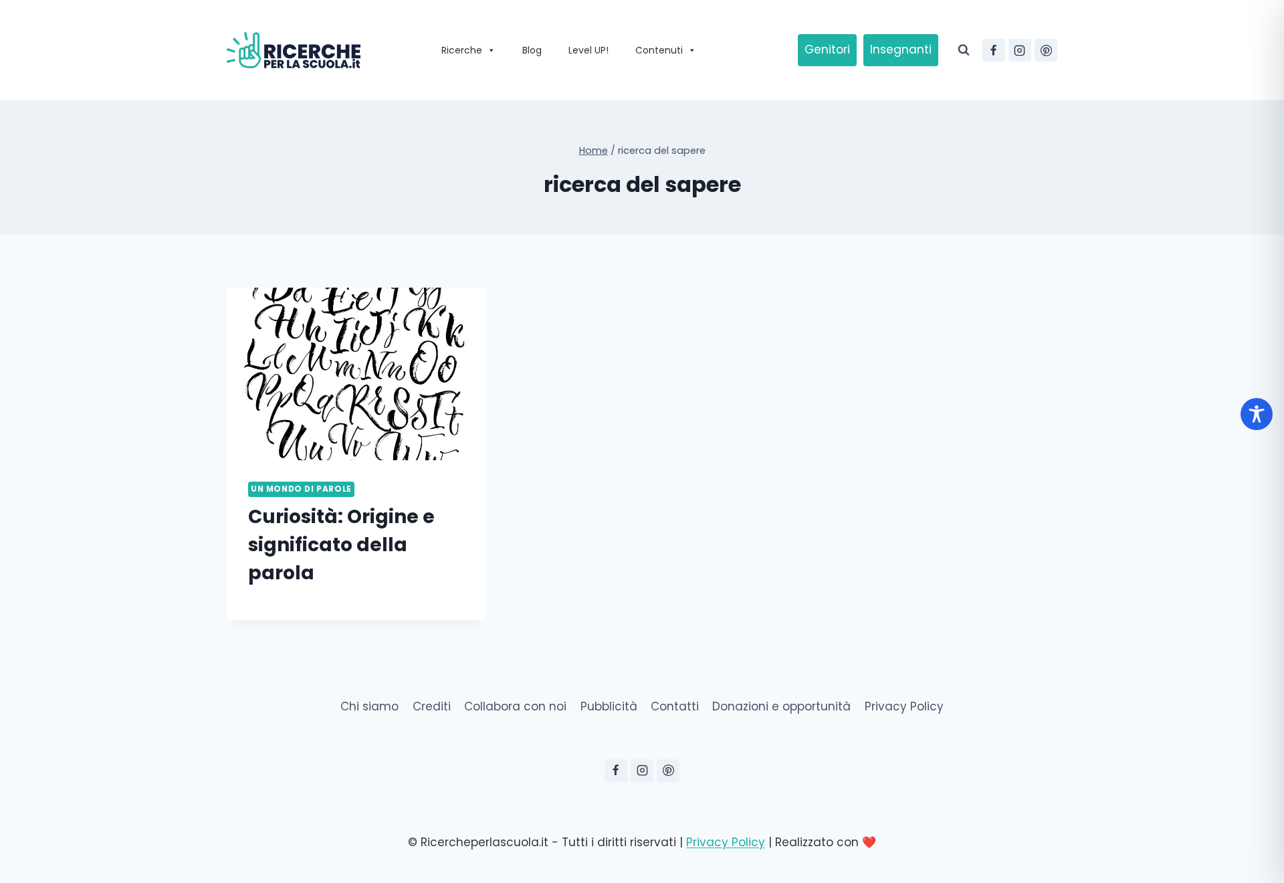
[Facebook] (993, 50)
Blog (532, 50)
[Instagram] (1019, 50)
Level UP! (588, 50)
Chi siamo (369, 706)
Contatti (675, 706)
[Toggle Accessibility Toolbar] (1256, 414)
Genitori (827, 49)
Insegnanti (901, 49)
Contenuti (659, 50)
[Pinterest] (1046, 50)
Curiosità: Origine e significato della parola (341, 545)
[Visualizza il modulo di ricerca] (964, 50)
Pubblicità (608, 706)
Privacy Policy (904, 706)
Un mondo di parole (301, 489)
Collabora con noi (515, 706)
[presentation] (356, 374)
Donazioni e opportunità (781, 706)
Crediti (432, 706)
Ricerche (461, 50)
